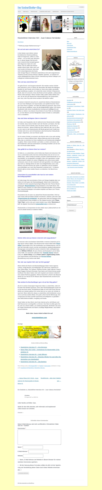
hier (81, 83)
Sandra (41, 365)
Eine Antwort (20, 41)
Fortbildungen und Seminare (73, 102)
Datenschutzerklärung (67, 11)
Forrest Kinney (46, 256)
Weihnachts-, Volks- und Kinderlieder (75, 133)
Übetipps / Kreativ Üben (72, 128)
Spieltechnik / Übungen (72, 126)
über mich (25, 11)
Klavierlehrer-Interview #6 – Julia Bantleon (33, 361)
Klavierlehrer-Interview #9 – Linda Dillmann (34, 354)
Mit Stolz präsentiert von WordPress (26, 483)
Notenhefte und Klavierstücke (73, 122)
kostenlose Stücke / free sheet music (75, 110)
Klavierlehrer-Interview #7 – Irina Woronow (34, 347)
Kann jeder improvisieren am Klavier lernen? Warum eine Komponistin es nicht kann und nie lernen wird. (75, 178)
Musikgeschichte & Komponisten (74, 118)
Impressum (55, 11)
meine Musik (34, 11)
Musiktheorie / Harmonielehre (73, 120)
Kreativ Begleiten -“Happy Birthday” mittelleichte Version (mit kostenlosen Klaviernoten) (75, 155)
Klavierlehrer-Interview (39, 367)
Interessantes (47, 365)
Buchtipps (69, 100)
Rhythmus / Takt (70, 124)
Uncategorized (70, 130)
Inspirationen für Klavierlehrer (27, 367)
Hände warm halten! (71, 190)
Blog (19, 11)
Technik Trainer (48, 252)
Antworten (20, 412)
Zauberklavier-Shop (44, 11)
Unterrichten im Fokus (72, 131)
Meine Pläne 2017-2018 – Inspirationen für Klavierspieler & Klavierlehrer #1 (28, 380)
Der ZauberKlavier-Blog (29, 7)
